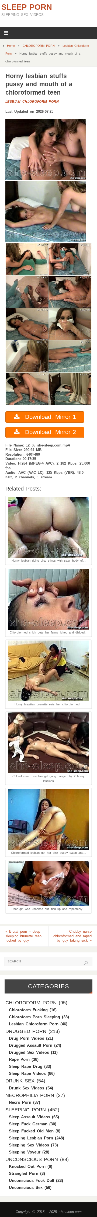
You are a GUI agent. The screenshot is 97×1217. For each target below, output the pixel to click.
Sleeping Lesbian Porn (31, 1138)
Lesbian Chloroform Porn (32, 102)
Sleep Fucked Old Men (31, 1131)
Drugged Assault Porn (30, 1045)
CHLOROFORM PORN (39, 45)
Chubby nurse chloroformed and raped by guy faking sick (72, 936)
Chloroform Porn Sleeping (34, 1017)
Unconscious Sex (26, 1187)
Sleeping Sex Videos (29, 1145)
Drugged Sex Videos (29, 1052)
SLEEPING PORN (25, 1109)
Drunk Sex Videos (26, 1088)
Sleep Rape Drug (25, 1066)
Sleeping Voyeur (24, 1152)
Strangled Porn (23, 1173)
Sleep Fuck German (28, 1124)
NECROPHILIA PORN (29, 1095)
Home (11, 45)
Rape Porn (19, 1059)
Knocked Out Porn (27, 1166)
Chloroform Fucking (28, 1010)
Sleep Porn (26, 7)
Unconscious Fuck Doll (31, 1180)
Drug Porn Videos (26, 1038)
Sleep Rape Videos (27, 1073)
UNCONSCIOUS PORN (31, 1159)
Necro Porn (20, 1102)
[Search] (85, 963)
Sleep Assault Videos (29, 1117)
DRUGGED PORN (25, 1031)
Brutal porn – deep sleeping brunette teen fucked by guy (23, 936)
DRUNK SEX (19, 1080)
